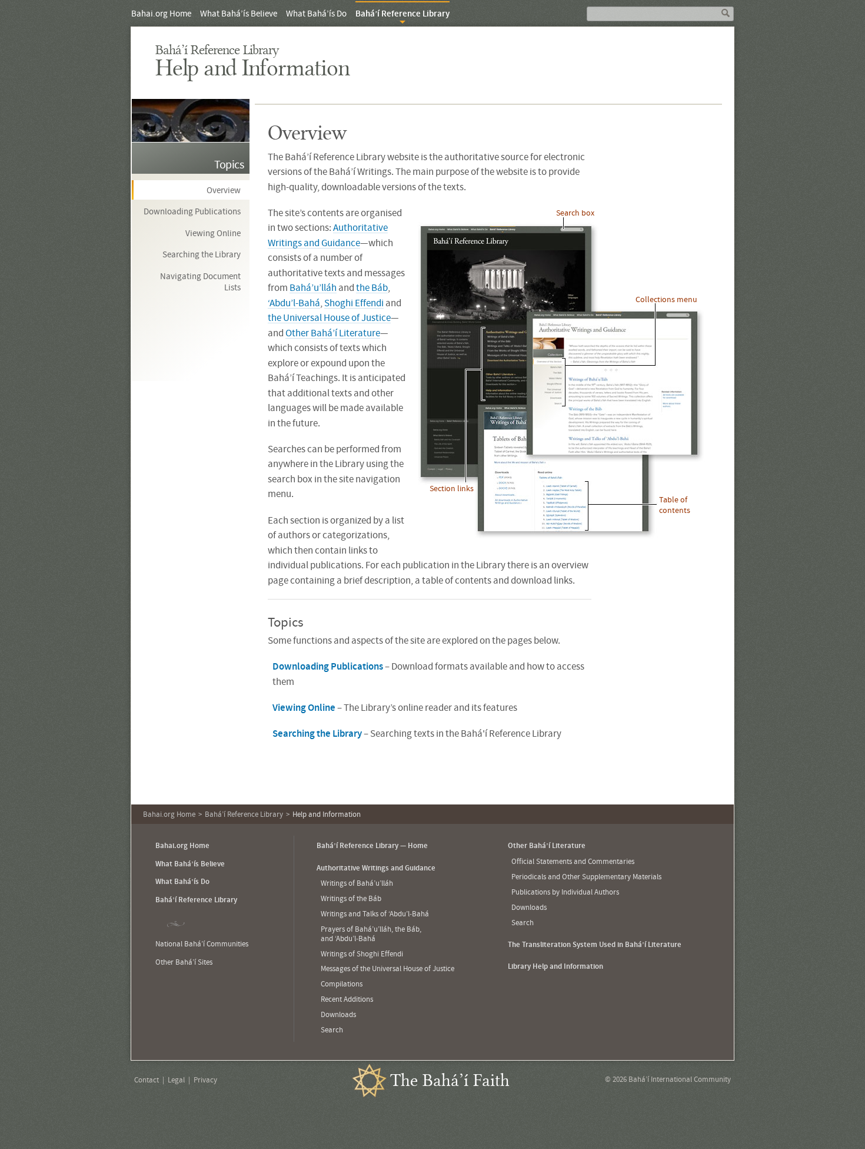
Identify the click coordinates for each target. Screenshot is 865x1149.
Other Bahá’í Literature (332, 332)
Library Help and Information (555, 966)
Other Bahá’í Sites (183, 962)
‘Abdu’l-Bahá (294, 302)
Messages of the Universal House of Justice (387, 968)
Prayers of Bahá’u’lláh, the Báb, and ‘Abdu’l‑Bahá (371, 933)
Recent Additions (347, 999)
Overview (224, 190)
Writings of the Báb (351, 898)
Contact (146, 1080)
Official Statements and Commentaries (572, 861)
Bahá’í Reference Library (217, 50)
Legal (176, 1080)
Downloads (338, 1014)
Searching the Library (201, 254)
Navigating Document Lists (200, 281)
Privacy (205, 1080)
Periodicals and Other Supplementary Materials (586, 877)
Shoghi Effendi (354, 302)
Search (332, 1030)
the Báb (372, 287)
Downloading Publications (192, 211)
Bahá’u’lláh (313, 287)
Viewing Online (213, 233)
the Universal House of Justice (329, 317)
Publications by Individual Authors (565, 892)
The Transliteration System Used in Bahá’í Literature (594, 944)
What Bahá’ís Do (316, 13)
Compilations (341, 984)
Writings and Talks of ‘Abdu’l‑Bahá (375, 914)
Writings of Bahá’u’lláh (357, 883)
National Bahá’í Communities (201, 944)
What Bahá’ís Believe (238, 13)
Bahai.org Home (161, 13)
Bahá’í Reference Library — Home (372, 845)
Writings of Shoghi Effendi (362, 954)
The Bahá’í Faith (450, 1081)
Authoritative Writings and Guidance (376, 868)
